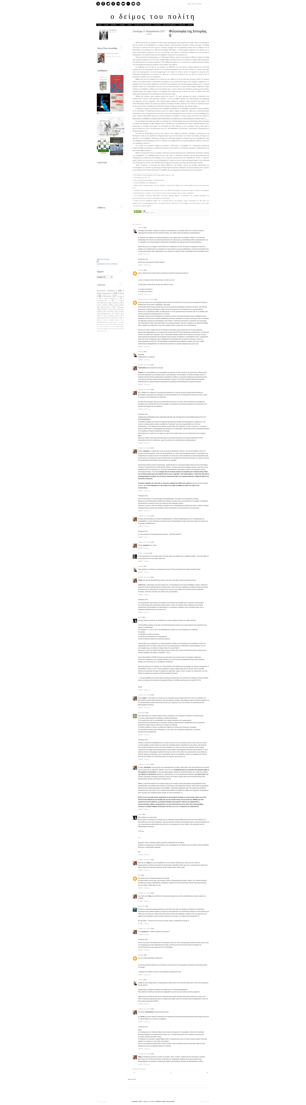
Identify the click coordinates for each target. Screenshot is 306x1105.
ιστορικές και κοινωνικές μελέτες (142, 24)
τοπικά (116, 305)
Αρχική (99, 24)
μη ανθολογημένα (118, 326)
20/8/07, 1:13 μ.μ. (144, 526)
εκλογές (116, 303)
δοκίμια (130, 24)
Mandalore (141, 906)
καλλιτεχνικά (101, 318)
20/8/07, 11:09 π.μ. (144, 360)
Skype (138, 4)
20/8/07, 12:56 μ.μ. (144, 511)
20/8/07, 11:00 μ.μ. (144, 690)
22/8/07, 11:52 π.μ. (144, 1049)
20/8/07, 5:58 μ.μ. (144, 594)
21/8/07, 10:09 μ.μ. (144, 950)
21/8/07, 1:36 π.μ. (144, 735)
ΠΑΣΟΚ (100, 316)
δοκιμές (107, 296)
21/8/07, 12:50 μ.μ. (144, 888)
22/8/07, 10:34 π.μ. (144, 1022)
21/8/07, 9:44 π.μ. (144, 855)
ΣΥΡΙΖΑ (115, 324)
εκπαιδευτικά (103, 301)
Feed (98, 4)
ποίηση (121, 296)
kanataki (141, 270)
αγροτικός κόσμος (105, 324)
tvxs (122, 293)
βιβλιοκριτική (106, 313)
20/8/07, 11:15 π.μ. (144, 384)
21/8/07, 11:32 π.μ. (144, 870)
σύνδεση (190, 24)
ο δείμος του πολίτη (153, 17)
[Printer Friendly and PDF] (137, 211)
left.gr (122, 328)
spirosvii (141, 227)
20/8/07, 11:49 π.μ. (144, 443)
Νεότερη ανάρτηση (134, 1072)
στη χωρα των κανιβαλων (108, 30)
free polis (114, 328)
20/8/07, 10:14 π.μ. (144, 294)
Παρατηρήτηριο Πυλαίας (146, 299)
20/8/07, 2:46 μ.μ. (144, 537)
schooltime (110, 311)
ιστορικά (151, 212)
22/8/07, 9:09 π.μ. (144, 1004)
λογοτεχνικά (157, 24)
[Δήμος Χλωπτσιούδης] (98, 262)
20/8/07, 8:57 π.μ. (144, 254)
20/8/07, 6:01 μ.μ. (144, 612)
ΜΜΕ (118, 313)
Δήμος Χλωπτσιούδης (103, 259)
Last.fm (128, 4)
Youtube (118, 4)
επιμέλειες (122, 24)
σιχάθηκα (102, 331)
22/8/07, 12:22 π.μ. (144, 975)
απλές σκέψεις (102, 305)
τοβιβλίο (100, 311)
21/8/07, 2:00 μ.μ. (144, 901)
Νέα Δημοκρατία (104, 307)
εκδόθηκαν (114, 24)
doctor (140, 617)
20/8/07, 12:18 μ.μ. (144, 491)
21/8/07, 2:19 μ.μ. (144, 934)
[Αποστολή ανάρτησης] (143, 211)
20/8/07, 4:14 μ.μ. (144, 572)
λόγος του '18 (112, 32)
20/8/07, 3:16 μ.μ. (144, 561)
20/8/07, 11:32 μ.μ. (144, 708)
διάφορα (120, 307)
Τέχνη (122, 322)
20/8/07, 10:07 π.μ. (144, 265)
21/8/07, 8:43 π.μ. (144, 809)
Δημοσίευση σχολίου (139, 1069)
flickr (123, 4)
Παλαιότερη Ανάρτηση (207, 1072)
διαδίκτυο (105, 309)
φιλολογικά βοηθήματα (169, 24)
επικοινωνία (182, 24)
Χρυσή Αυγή (114, 320)
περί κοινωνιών (111, 298)
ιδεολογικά (113, 322)
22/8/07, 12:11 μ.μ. (144, 1064)
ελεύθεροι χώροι (113, 316)
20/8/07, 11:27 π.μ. (144, 409)
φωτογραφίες (104, 328)
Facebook (103, 4)
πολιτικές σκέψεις (106, 290)
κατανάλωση (101, 322)
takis (139, 875)
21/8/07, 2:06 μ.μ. (144, 923)
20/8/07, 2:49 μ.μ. (144, 548)
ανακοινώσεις (105, 326)
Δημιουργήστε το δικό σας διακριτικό (107, 264)
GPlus (113, 4)
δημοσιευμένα (104, 293)
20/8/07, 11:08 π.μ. (144, 346)
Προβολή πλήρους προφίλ (113, 56)
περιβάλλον (114, 318)
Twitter (108, 4)
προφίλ (106, 24)
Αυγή (122, 324)
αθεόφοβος (142, 713)
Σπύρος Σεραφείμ (144, 553)
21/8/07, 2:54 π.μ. (144, 759)
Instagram (133, 4)
